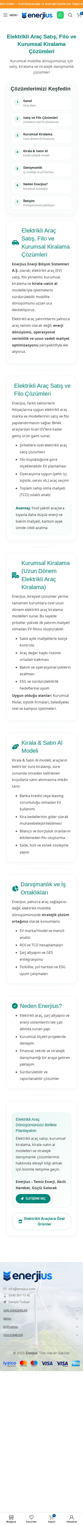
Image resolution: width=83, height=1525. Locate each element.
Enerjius (31, 1353)
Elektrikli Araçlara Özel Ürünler (44, 1221)
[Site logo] (37, 20)
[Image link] (27, 1276)
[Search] (70, 15)
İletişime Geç (36, 1198)
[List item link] (41, 1289)
